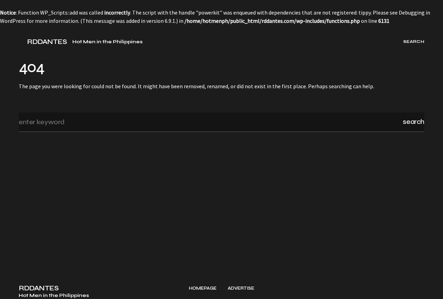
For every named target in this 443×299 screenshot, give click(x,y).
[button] (21, 41)
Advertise (241, 288)
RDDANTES (47, 41)
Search (413, 121)
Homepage (203, 288)
